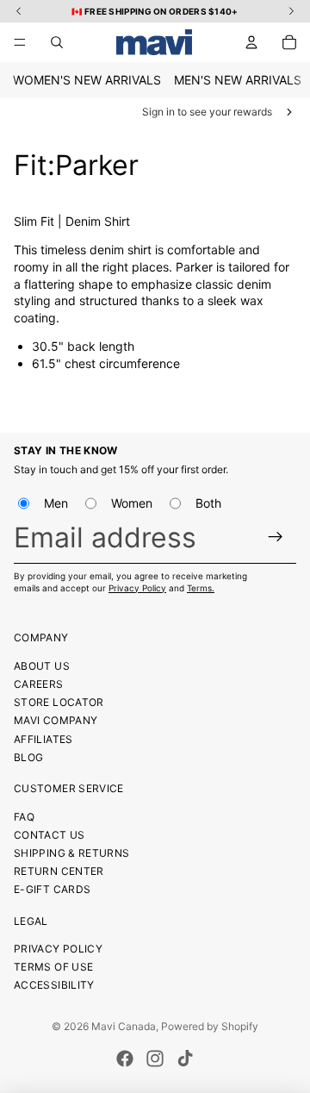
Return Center (59, 871)
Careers (39, 684)
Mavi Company (55, 720)
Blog (28, 757)
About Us (42, 665)
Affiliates (43, 739)
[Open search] (57, 42)
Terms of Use (53, 966)
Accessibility (54, 984)
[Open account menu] (251, 42)
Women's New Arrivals (87, 79)
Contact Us (49, 834)
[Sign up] (276, 536)
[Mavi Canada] (154, 42)
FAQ (24, 816)
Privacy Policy (137, 588)
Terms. (200, 588)
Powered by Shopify (209, 1026)
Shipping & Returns (71, 852)
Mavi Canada (123, 1026)
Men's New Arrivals (237, 79)
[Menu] (20, 42)
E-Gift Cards (52, 889)
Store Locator (59, 702)
